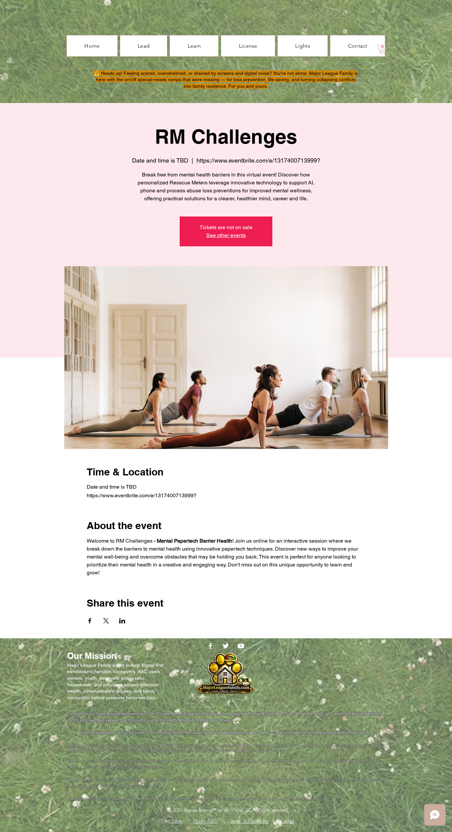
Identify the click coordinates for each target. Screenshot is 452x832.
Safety (176, 821)
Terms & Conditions (249, 821)
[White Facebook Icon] (210, 646)
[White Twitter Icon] (226, 646)
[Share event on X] (106, 620)
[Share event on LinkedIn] (122, 620)
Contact (287, 821)
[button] (382, 49)
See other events (226, 235)
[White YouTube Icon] (241, 646)
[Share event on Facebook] (90, 620)
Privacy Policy (205, 821)
